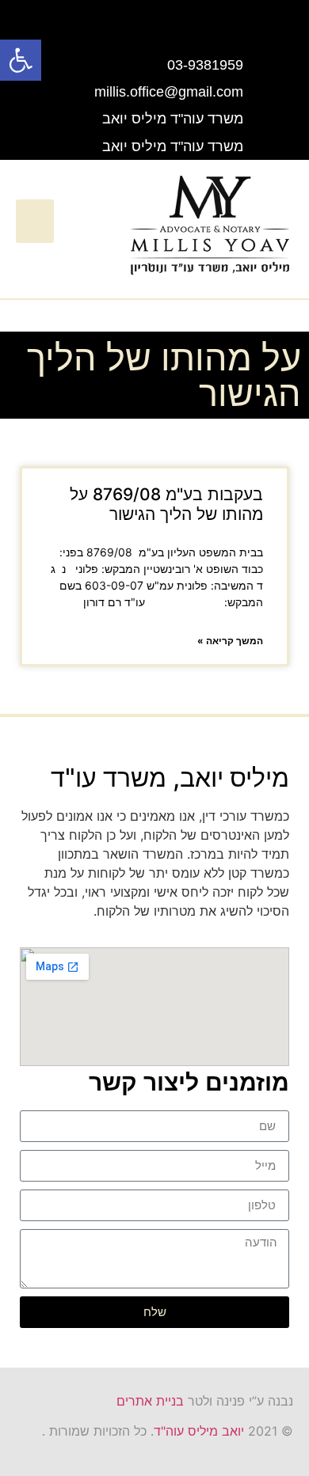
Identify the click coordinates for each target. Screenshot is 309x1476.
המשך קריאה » (230, 641)
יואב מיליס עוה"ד (199, 1431)
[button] (35, 221)
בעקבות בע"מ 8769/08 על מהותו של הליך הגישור (166, 504)
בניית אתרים (150, 1401)
